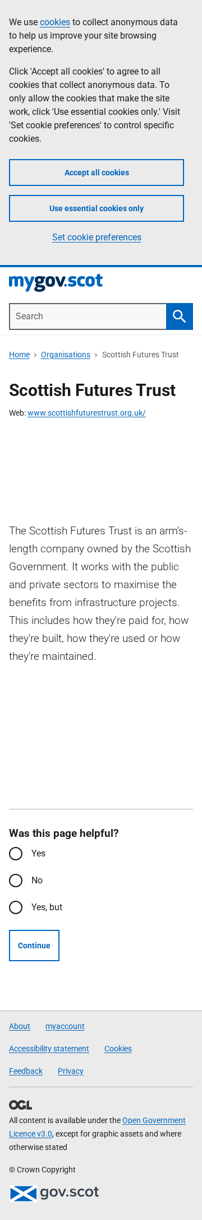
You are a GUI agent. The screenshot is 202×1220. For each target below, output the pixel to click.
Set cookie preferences (96, 237)
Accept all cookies (97, 172)
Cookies (118, 1048)
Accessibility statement (49, 1048)
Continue (34, 945)
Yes (38, 853)
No (37, 880)
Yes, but (46, 907)
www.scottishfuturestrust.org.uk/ (86, 412)
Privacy (71, 1071)
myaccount (65, 1026)
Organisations (65, 354)
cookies (55, 22)
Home (19, 354)
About (19, 1026)
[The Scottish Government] (54, 1193)
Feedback (26, 1071)
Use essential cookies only (96, 208)
